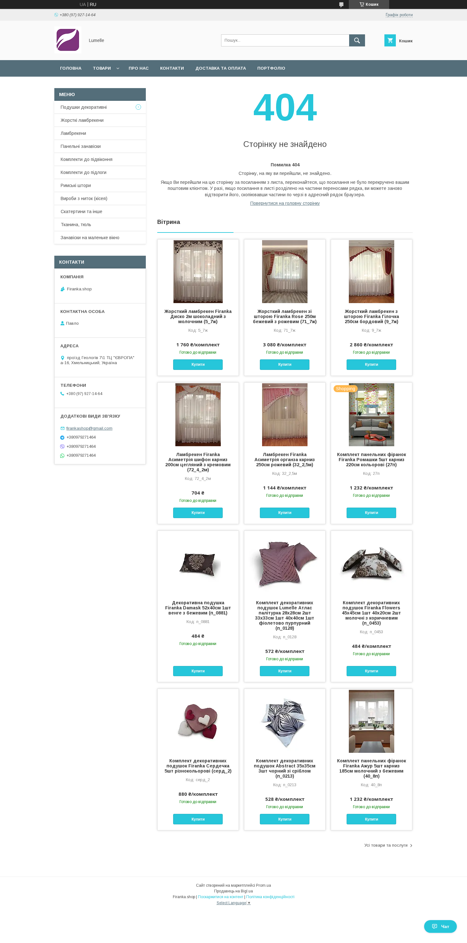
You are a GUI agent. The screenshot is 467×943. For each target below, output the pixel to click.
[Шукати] (357, 40)
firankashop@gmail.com (89, 428)
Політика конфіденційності (270, 897)
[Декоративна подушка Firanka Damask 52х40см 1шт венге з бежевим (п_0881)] (198, 562)
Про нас (139, 68)
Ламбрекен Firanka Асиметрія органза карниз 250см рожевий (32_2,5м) (284, 459)
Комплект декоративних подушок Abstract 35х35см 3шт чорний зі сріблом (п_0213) (284, 768)
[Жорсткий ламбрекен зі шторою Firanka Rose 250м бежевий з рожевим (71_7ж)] (284, 271)
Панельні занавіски (81, 146)
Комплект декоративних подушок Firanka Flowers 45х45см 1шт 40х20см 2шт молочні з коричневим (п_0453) (371, 613)
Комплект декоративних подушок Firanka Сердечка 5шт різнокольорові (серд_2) (198, 765)
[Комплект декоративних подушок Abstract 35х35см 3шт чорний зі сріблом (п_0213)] (284, 720)
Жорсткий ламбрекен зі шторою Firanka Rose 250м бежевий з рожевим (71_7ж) (285, 316)
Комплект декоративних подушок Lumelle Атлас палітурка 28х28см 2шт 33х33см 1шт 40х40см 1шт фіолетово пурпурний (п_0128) (284, 615)
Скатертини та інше (81, 211)
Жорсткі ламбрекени (82, 120)
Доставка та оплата (220, 68)
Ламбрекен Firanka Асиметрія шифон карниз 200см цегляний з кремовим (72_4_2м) (198, 462)
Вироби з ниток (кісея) (84, 198)
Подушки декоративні (84, 107)
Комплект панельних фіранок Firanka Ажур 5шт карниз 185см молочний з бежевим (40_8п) (371, 768)
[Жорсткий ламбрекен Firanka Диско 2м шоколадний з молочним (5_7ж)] (198, 271)
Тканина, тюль (76, 224)
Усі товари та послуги (386, 845)
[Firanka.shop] (67, 51)
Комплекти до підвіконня (86, 159)
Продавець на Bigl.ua (233, 891)
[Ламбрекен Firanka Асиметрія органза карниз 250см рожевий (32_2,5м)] (284, 414)
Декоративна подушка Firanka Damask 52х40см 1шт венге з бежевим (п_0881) (198, 607)
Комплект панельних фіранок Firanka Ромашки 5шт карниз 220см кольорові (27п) (371, 459)
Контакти (172, 68)
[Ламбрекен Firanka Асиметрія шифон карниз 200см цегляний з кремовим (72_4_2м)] (198, 414)
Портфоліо (271, 68)
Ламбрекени (73, 133)
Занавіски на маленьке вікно (90, 237)
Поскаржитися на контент (220, 897)
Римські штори (76, 185)
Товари (102, 68)
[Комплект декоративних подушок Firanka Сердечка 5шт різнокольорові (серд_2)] (198, 720)
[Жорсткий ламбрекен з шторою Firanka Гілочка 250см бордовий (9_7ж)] (371, 271)
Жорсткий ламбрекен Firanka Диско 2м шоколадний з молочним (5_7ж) (198, 316)
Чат (445, 926)
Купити (198, 364)
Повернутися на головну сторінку (285, 203)
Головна (70, 68)
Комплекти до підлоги (83, 172)
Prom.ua (263, 885)
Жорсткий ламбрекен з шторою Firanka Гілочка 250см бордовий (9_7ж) (371, 316)
